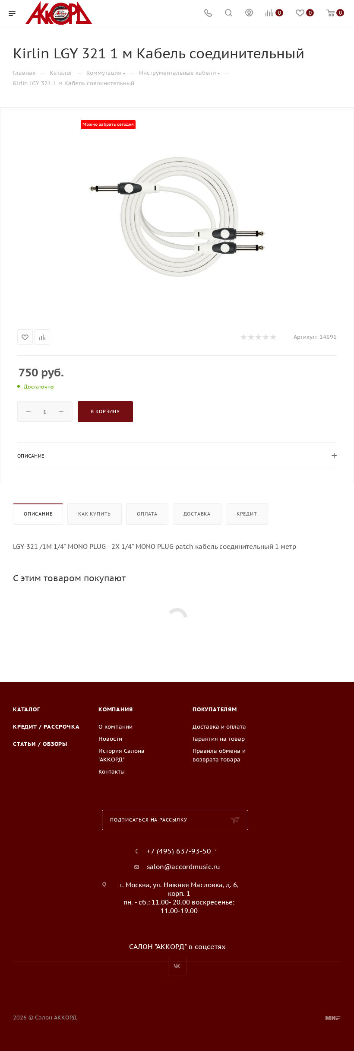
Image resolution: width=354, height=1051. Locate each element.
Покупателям (215, 709)
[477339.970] (177, 216)
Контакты (111, 771)
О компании (115, 726)
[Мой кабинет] (249, 14)
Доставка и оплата (219, 726)
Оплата (147, 514)
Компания (115, 709)
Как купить (94, 514)
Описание (38, 514)
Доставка (197, 514)
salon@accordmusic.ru (183, 867)
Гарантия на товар (219, 738)
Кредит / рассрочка (46, 726)
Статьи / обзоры (40, 744)
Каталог (26, 709)
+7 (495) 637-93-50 (179, 850)
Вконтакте (177, 966)
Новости (110, 738)
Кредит (247, 514)
